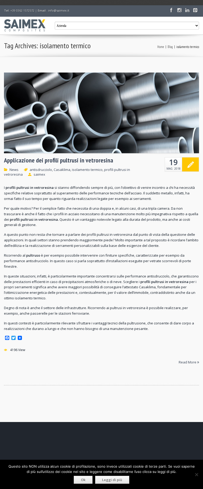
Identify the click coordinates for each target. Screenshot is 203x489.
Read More (188, 362)
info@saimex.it (58, 10)
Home (160, 47)
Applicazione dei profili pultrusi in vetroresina (58, 160)
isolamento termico (87, 169)
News (14, 169)
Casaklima (62, 169)
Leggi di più (112, 479)
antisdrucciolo (41, 169)
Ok (83, 479)
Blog (170, 47)
